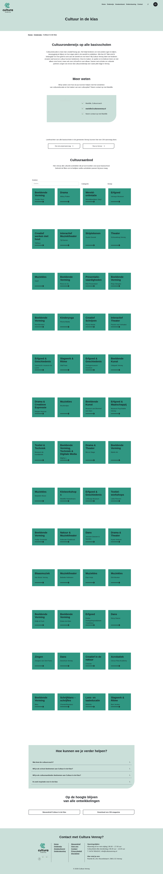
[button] (155, 4)
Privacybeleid (76, 851)
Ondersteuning (60, 851)
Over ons (74, 846)
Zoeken (35, 180)
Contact (74, 849)
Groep (110, 184)
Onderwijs (38, 35)
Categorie (85, 184)
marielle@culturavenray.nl (96, 108)
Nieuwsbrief (75, 844)
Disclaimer (75, 854)
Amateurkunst (59, 849)
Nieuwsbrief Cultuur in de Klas (54, 812)
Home (30, 35)
